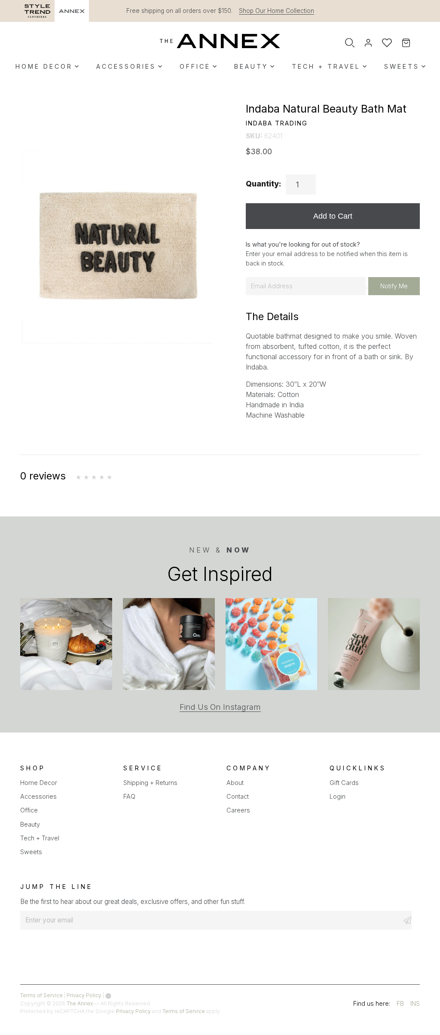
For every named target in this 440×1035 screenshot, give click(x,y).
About (235, 782)
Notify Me (394, 286)
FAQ (129, 796)
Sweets (401, 66)
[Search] (349, 43)
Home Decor (44, 66)
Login (337, 796)
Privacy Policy (84, 995)
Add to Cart (332, 215)
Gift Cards (344, 782)
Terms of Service (41, 995)
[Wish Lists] (387, 43)
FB (400, 1004)
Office (195, 66)
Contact (237, 796)
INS (415, 1004)
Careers (238, 810)
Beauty (251, 66)
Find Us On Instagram (220, 707)
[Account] (368, 43)
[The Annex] (220, 41)
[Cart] (412, 43)
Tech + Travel (326, 66)
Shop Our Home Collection (276, 10)
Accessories (126, 66)
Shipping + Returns (150, 782)
